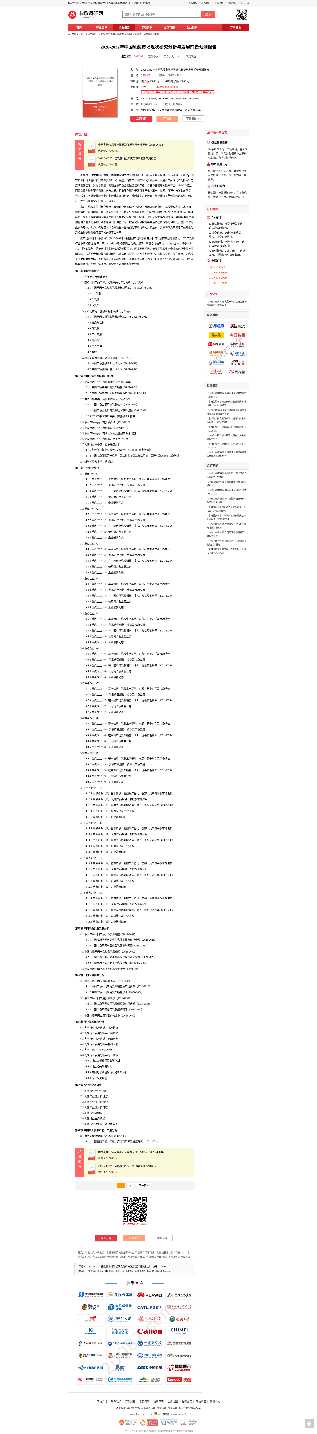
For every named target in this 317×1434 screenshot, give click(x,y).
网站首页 (192, 3)
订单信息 (227, 236)
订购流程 (130, 1401)
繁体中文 (245, 3)
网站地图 (201, 1401)
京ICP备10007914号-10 (141, 1414)
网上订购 (106, 1238)
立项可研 (169, 27)
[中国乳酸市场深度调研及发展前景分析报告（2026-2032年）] (92, 147)
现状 (102, 1136)
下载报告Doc (193, 118)
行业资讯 (101, 27)
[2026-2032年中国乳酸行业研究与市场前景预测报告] (92, 161)
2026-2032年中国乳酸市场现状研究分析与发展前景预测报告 (130, 34)
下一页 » (144, 1185)
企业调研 (191, 27)
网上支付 (235, 241)
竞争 (126, 190)
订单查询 (235, 27)
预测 (130, 945)
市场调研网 (77, 34)
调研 (90, 238)
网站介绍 (102, 1401)
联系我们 (205, 3)
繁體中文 (215, 1401)
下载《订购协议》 (173, 104)
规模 (88, 243)
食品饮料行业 (92, 34)
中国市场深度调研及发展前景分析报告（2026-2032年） (132, 144)
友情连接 (187, 1401)
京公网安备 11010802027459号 (172, 1414)
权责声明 (158, 1401)
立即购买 (141, 118)
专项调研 (146, 27)
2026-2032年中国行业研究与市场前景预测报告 (127, 158)
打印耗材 (155, 217)
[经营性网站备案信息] (128, 1422)
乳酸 (111, 195)
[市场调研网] (86, 18)
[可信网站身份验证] (148, 1422)
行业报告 (124, 27)
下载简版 (191, 56)
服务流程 (218, 3)
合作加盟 (172, 1401)
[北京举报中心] (169, 1422)
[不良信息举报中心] (189, 1422)
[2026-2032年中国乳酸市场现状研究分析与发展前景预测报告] (100, 92)
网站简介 (231, 3)
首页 (79, 27)
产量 (109, 1130)
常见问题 (144, 1401)
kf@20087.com (149, 104)
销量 (119, 992)
